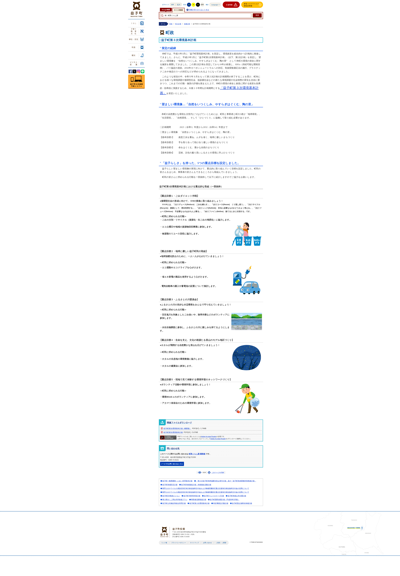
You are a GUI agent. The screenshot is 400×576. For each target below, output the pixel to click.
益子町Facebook (130, 71)
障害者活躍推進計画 (198, 499)
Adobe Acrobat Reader (208, 436)
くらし (133, 23)
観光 (133, 55)
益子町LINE (142, 71)
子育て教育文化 (133, 31)
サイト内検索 (178, 10)
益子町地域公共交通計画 (237, 496)
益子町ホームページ (136, 9)
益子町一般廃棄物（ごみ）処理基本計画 (177, 481)
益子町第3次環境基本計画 (173, 432)
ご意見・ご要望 (221, 542)
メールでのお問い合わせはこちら (172, 464)
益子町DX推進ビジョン (171, 496)
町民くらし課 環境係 (197, 454)
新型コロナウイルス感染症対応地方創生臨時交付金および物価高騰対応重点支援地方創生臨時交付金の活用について (205, 488)
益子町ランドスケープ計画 (214, 496)
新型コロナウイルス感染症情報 (251, 4)
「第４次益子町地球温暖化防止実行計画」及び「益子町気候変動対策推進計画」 (226, 481)
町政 (133, 47)
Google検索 (166, 9)
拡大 (178, 5)
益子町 (165, 532)
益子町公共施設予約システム (136, 82)
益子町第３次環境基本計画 (199, 503)
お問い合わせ (207, 542)
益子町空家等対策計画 (192, 496)
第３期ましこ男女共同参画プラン (174, 499)
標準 (172, 4)
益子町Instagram (138, 71)
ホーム (163, 24)
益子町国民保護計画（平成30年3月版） (224, 499)
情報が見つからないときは (199, 10)
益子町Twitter (134, 71)
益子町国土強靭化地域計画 (242, 503)
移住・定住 (133, 39)
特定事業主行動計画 (220, 503)
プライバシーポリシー (178, 542)
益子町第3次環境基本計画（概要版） (177, 428)
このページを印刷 (217, 472)
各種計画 (187, 24)
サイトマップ (194, 542)
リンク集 (164, 542)
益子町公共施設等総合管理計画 (174, 503)
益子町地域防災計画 (169, 485)
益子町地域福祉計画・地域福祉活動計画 (196, 485)
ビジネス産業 (133, 63)
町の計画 (178, 24)
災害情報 (229, 4)
